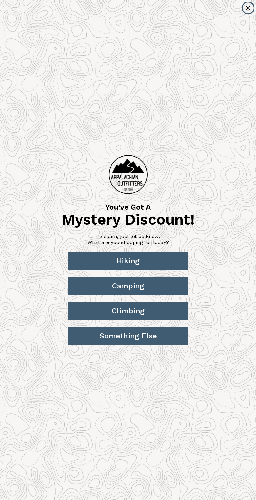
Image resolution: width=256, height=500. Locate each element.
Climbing (128, 311)
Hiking (128, 261)
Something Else (128, 336)
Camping (128, 286)
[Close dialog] (248, 7)
